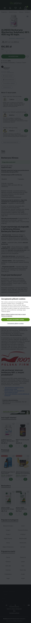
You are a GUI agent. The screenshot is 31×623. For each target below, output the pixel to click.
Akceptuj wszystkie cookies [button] (15, 319)
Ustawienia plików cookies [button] (15, 323)
